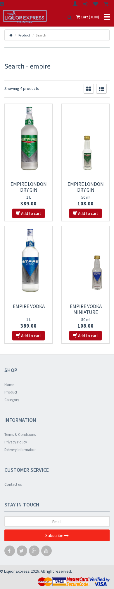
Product (10, 392)
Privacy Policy (15, 442)
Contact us (13, 484)
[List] (101, 89)
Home (9, 384)
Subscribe (54, 535)
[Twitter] (22, 552)
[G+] (34, 552)
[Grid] (89, 89)
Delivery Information (20, 449)
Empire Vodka (29, 306)
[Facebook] (9, 552)
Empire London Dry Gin (29, 187)
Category (11, 399)
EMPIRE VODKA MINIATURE (86, 309)
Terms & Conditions (20, 434)
